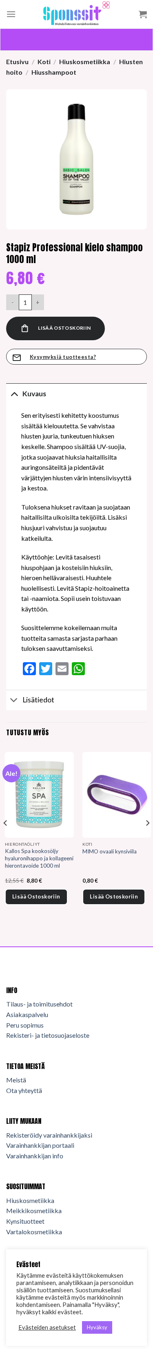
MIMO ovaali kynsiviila (109, 851)
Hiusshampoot (53, 72)
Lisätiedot (38, 699)
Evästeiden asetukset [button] (47, 1327)
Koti (44, 61)
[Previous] (6, 839)
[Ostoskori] (143, 14)
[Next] (147, 839)
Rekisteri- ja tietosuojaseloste (47, 1035)
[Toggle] (14, 393)
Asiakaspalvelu (27, 1014)
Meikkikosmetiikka (34, 1210)
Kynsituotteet (25, 1221)
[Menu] (11, 14)
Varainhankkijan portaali (40, 1145)
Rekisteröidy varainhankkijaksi (49, 1135)
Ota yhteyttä (24, 1090)
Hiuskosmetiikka (84, 61)
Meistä (16, 1080)
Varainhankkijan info (34, 1156)
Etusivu (17, 61)
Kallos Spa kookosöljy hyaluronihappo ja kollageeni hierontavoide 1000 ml (39, 858)
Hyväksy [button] (97, 1327)
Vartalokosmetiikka (34, 1231)
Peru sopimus (25, 1025)
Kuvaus (34, 393)
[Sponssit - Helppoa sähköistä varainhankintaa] (77, 14)
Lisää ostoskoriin (64, 328)
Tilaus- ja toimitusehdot (39, 1004)
